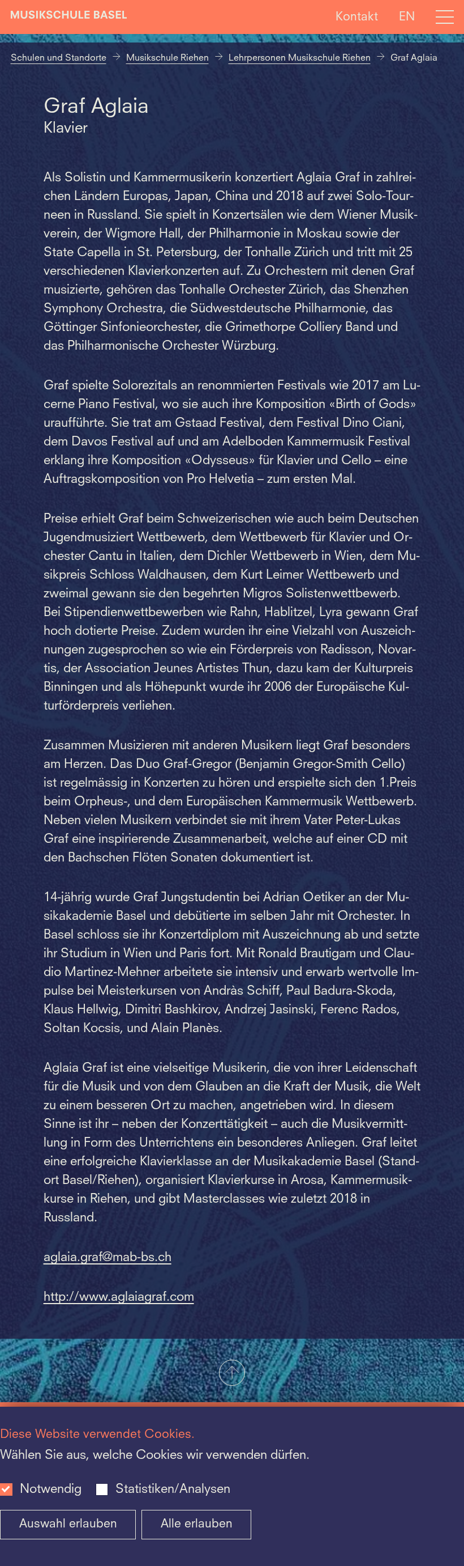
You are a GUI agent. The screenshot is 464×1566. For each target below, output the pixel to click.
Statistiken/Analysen (172, 1489)
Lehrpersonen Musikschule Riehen (300, 58)
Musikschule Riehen (167, 58)
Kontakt (357, 17)
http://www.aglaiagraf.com (119, 1297)
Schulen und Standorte (58, 58)
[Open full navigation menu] (445, 17)
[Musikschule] (69, 17)
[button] (232, 1374)
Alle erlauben (197, 1524)
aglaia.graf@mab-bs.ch (107, 1257)
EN (407, 17)
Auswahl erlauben (68, 1524)
